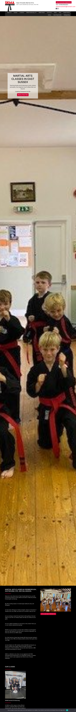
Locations (22, 12)
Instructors (49, 12)
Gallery (49, 14)
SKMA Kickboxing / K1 (31, 12)
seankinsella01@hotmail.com (65, 6)
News (55, 12)
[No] (74, 710)
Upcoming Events (57, 14)
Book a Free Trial (23, 94)
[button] (5, 301)
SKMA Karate (42, 12)
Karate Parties (66, 12)
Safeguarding (67, 14)
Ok (67, 710)
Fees (60, 12)
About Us (9, 12)
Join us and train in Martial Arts (64, 2)
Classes (15, 12)
